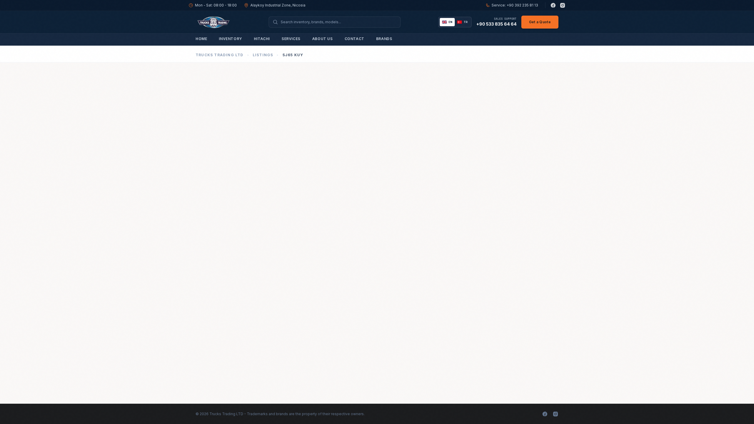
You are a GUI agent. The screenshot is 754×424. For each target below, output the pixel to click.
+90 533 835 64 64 (496, 23)
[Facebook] (553, 5)
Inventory (230, 39)
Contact (354, 39)
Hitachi (262, 39)
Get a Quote (540, 22)
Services (291, 39)
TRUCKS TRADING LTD (220, 55)
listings (263, 55)
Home (201, 39)
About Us (322, 39)
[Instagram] (563, 5)
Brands (384, 39)
